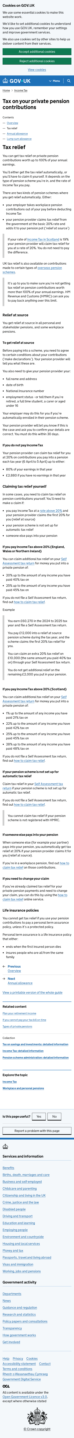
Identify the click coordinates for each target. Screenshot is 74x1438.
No (56, 1116)
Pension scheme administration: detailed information (36, 1057)
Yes (41, 1116)
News (7, 1301)
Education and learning (19, 1223)
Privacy (18, 1358)
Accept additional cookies (37, 52)
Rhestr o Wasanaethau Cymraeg (25, 1374)
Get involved (11, 1342)
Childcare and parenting (20, 1188)
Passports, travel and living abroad (27, 1257)
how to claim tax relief (29, 602)
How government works (19, 1335)
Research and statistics (19, 1314)
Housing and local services (21, 1244)
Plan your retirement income (19, 1013)
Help (6, 1358)
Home (6, 90)
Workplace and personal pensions (23, 1088)
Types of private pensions (17, 1026)
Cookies (32, 1358)
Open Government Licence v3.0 (25, 1397)
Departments (12, 1294)
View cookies (37, 69)
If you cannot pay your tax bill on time (24, 1019)
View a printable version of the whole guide (32, 992)
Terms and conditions (17, 1369)
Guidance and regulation (20, 1307)
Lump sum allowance (19, 138)
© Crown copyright (37, 1429)
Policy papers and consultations (25, 1321)
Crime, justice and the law (21, 1202)
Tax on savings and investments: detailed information (35, 1044)
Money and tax (13, 1250)
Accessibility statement (19, 1364)
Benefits (8, 1168)
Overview (12, 123)
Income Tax (20, 90)
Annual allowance (17, 133)
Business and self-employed (22, 1182)
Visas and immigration (18, 1264)
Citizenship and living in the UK (24, 1195)
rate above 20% (51, 511)
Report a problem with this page (37, 1131)
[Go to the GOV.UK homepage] (16, 81)
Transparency (12, 1328)
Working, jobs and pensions (22, 1271)
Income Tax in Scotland (43, 239)
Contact (45, 1364)
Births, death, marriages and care (26, 1175)
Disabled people (14, 1209)
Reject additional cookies (37, 61)
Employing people (15, 1230)
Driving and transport (18, 1216)
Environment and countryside (23, 1237)
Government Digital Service (22, 1379)
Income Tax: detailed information (23, 1050)
